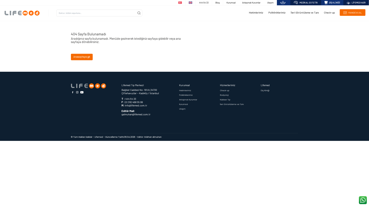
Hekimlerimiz (256, 12)
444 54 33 (204, 2)
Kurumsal (231, 2)
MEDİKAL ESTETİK (309, 2)
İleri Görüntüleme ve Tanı (305, 12)
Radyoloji (224, 95)
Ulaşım (270, 2)
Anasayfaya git (81, 57)
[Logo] (23, 13)
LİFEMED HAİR (359, 2)
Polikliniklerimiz (277, 12)
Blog (217, 2)
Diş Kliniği (265, 90)
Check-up (329, 12)
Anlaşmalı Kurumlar (251, 2)
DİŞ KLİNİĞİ (334, 2)
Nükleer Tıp (225, 99)
